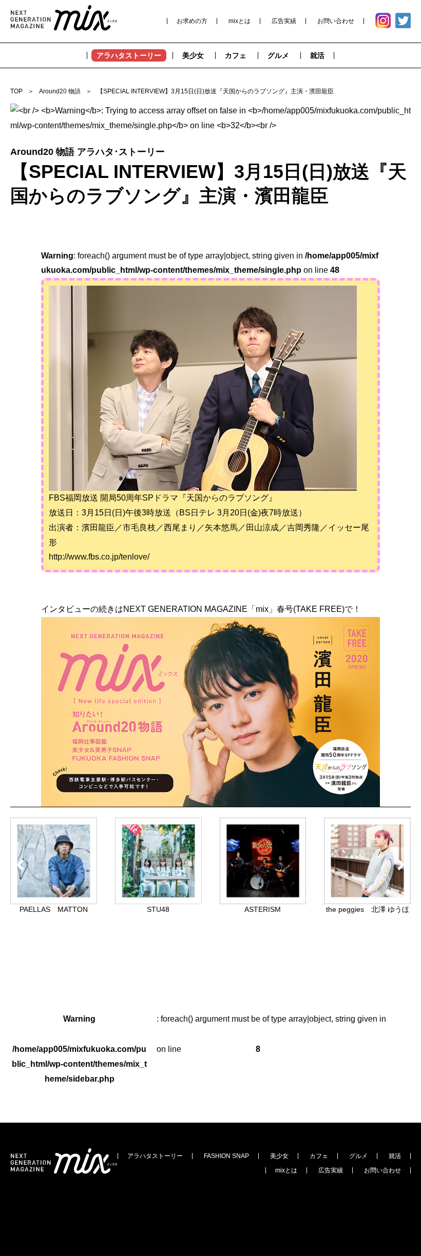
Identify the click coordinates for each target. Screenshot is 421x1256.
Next (399, 865)
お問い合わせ (335, 21)
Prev (21, 865)
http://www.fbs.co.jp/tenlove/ (99, 556)
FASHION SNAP (226, 1156)
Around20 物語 (60, 91)
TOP (16, 91)
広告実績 (284, 21)
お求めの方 (192, 21)
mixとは (239, 21)
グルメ (358, 1156)
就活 (395, 1156)
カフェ (319, 1156)
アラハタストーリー (155, 1156)
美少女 (279, 1156)
